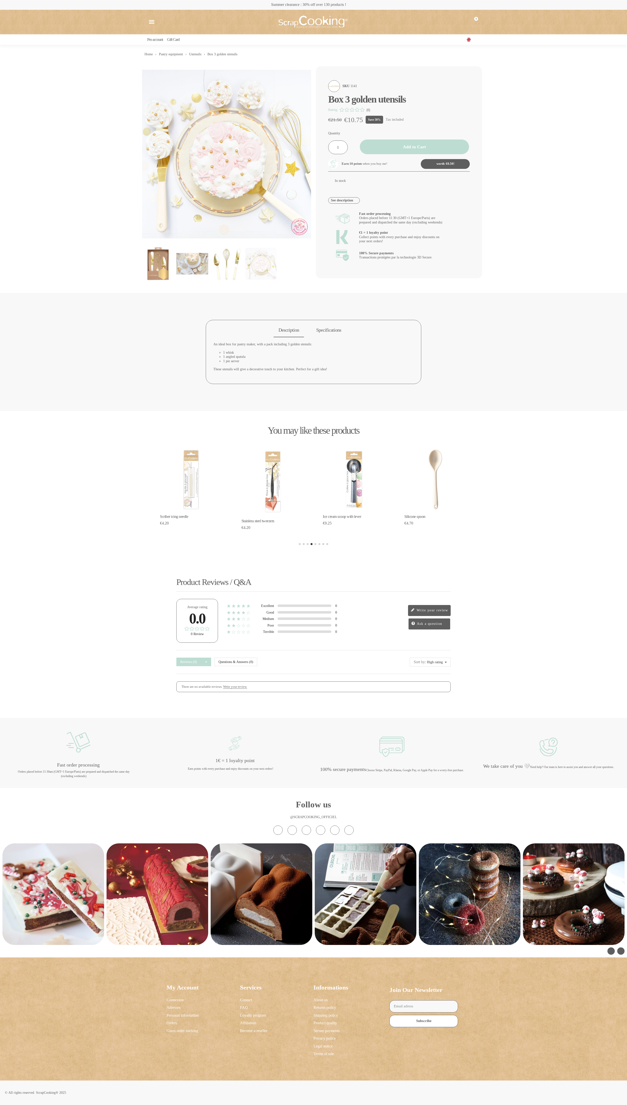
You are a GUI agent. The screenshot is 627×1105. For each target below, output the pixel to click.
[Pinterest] (334, 830)
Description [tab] (288, 330)
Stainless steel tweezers (257, 521)
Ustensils (195, 54)
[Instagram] (278, 830)
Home (149, 54)
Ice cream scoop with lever (342, 516)
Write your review (431, 610)
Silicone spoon (414, 516)
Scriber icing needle (174, 516)
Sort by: (420, 662)
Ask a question (429, 624)
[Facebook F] (292, 830)
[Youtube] (320, 830)
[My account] (462, 22)
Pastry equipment (171, 54)
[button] (151, 22)
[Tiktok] (306, 830)
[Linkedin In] (349, 830)
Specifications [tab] (328, 330)
